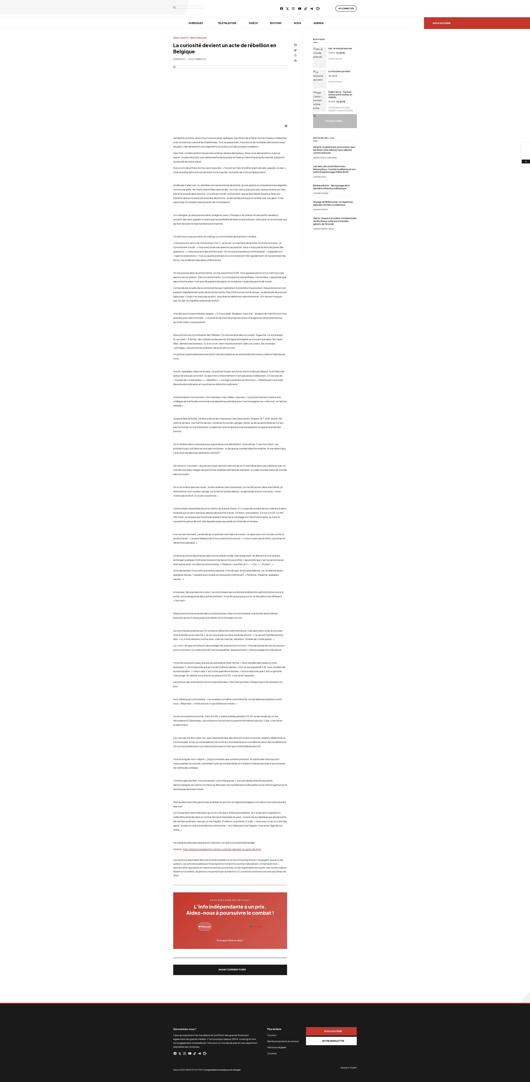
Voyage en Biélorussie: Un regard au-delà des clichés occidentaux (333, 203)
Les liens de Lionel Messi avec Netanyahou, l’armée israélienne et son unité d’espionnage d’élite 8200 (334, 169)
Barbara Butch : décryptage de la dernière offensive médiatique (331, 187)
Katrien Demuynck (336, 107)
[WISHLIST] (526, 155)
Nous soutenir (442, 23)
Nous (297, 23)
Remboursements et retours (283, 1041)
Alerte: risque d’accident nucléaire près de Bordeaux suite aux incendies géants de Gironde (335, 221)
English (353, 1067)
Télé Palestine (227, 23)
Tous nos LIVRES (333, 121)
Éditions (276, 23)
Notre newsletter (333, 1041)
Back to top (524, 997)
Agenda (319, 23)
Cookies (272, 1053)
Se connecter (346, 8)
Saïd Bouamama (335, 59)
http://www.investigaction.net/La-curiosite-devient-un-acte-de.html (222, 849)
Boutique (319, 39)
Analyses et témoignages (190, 38)
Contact (272, 1035)
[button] (230, 970)
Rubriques (196, 23)
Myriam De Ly (179, 59)
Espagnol (344, 1067)
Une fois (257, 926)
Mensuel (205, 926)
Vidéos (253, 23)
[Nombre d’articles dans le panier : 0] (526, 147)
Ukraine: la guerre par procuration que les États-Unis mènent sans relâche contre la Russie (334, 150)
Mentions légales (276, 1047)
